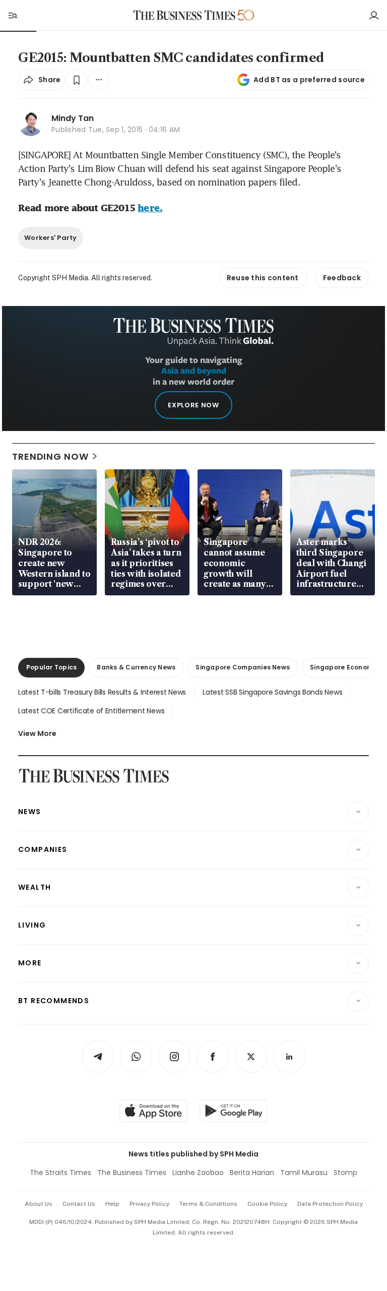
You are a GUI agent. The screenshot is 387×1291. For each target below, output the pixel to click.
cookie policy (267, 1203)
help (112, 1203)
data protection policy (330, 1203)
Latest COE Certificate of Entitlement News (91, 711)
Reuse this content (263, 278)
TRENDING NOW (50, 456)
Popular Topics (51, 667)
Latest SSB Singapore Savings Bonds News (272, 692)
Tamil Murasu (304, 1172)
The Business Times (131, 1172)
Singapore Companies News (243, 667)
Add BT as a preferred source (309, 80)
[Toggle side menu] (12, 15)
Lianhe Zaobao (198, 1172)
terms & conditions (208, 1203)
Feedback (342, 278)
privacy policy (149, 1203)
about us (38, 1203)
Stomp (345, 1172)
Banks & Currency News (136, 667)
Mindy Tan (72, 118)
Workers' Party (50, 237)
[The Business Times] (184, 15)
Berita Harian (252, 1172)
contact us (78, 1203)
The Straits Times (60, 1172)
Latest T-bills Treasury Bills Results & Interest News (102, 692)
